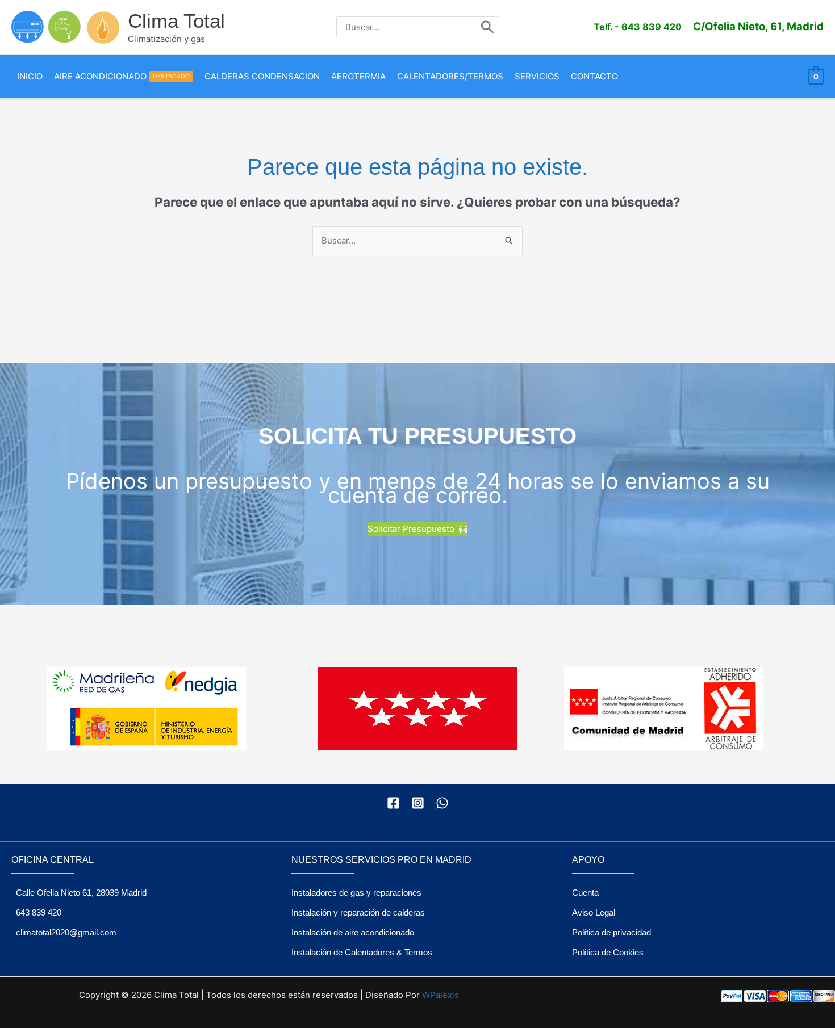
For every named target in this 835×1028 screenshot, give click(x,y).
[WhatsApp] (442, 802)
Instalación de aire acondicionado (352, 932)
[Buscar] (488, 27)
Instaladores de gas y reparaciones (356, 892)
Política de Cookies (608, 952)
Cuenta (585, 892)
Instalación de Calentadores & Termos (361, 952)
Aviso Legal (593, 912)
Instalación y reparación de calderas (358, 912)
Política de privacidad (611, 932)
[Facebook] (393, 802)
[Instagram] (417, 802)
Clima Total (176, 21)
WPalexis (440, 994)
